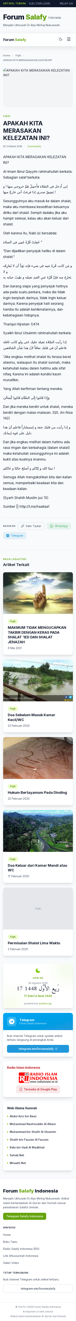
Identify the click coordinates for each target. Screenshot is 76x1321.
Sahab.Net (17, 1155)
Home (6, 55)
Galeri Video (11, 1262)
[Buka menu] (69, 39)
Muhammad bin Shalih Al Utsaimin (33, 1131)
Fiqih (18, 55)
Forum (14, 40)
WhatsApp (61, 526)
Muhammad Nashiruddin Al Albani (33, 1124)
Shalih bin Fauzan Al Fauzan (29, 1139)
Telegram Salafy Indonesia (24, 1216)
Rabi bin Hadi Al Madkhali (27, 1147)
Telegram (17, 535)
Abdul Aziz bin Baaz (23, 1116)
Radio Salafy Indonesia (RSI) (21, 1248)
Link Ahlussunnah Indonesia (20, 1255)
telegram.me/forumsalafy (36, 1048)
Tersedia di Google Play (40, 1089)
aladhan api (45, 1003)
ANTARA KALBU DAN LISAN (32, 3)
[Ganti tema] (60, 40)
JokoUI (49, 1311)
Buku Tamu (10, 1241)
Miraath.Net (18, 1163)
